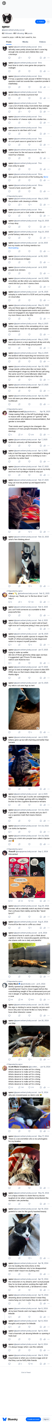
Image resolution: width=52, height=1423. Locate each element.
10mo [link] (39, 174)
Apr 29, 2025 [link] (43, 366)
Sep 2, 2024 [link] (42, 851)
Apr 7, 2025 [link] (42, 439)
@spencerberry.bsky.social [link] (25, 47)
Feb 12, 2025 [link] (43, 593)
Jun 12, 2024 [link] (42, 1092)
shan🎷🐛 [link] (12, 593)
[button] (4, 3)
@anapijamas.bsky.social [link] (26, 851)
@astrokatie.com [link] (27, 984)
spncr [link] (11, 47)
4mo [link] (39, 47)
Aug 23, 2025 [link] (43, 221)
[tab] (9, 42)
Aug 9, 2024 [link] (42, 922)
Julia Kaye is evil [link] (16, 411)
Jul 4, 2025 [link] (42, 267)
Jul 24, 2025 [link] (42, 243)
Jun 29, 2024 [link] (43, 1005)
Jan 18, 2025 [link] (42, 634)
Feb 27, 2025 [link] (43, 466)
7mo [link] (39, 103)
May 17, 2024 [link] (43, 1136)
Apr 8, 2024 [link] (42, 1308)
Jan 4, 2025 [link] (42, 737)
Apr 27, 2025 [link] (42, 385)
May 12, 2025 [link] (43, 305)
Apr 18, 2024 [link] (42, 1263)
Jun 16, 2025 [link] (42, 292)
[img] (26, 9)
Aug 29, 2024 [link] (43, 906)
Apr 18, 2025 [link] (44, 411)
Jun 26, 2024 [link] (43, 1020)
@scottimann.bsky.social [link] (33, 1067)
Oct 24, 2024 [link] (43, 810)
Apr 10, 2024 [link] (42, 1279)
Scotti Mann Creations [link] (18, 1067)
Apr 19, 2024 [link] (42, 1209)
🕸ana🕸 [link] (11, 851)
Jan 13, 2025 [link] (42, 683)
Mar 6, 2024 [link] (42, 1355)
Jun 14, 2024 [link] (44, 1067)
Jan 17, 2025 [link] (42, 650)
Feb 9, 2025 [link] (42, 607)
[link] (7, 33)
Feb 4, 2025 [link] (42, 620)
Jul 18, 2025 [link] (42, 256)
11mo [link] (39, 210)
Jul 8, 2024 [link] (42, 933)
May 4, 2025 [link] (42, 199)
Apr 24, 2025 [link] (42, 396)
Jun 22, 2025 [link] (42, 278)
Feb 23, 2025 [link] (43, 537)
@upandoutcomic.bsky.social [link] (31, 411)
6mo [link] (39, 63)
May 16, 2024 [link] (43, 1193)
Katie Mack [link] (13, 984)
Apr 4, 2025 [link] (42, 451)
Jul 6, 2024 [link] (40, 984)
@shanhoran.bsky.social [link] (27, 593)
